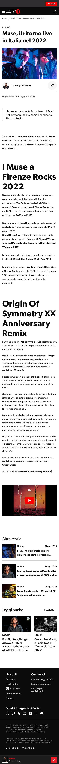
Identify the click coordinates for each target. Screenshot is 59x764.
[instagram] (24, 713)
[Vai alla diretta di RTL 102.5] (54, 760)
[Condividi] (52, 85)
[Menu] (3, 11)
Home (4, 18)
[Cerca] (55, 11)
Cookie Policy (12, 747)
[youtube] (42, 713)
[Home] (13, 11)
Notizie (12, 18)
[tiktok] (30, 713)
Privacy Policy (28, 747)
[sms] (13, 713)
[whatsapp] (7, 713)
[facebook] (36, 713)
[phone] (19, 713)
